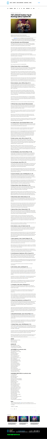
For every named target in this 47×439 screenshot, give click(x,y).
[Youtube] (37, 430)
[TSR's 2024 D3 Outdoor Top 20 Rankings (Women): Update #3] (12, 419)
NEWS (15, 8)
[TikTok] (31, 430)
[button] (14, 2)
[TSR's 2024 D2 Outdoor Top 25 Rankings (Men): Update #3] (24, 419)
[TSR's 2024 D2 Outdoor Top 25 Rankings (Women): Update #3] (35, 419)
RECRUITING (27, 8)
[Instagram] (30, 430)
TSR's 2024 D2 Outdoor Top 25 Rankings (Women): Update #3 (34, 423)
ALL (7, 8)
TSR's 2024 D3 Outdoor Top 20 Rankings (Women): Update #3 (12, 423)
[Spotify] (36, 430)
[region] (8, 3)
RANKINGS (11, 8)
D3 (21, 8)
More (33, 8)
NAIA (24, 8)
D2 (19, 8)
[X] (33, 430)
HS (31, 8)
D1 (17, 8)
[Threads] (34, 430)
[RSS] (39, 430)
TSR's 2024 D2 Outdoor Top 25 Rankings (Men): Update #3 (23, 423)
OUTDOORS (12, 406)
